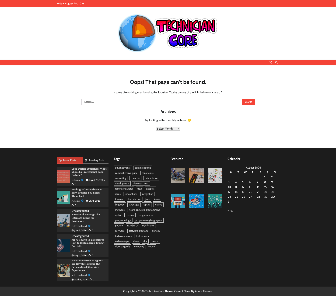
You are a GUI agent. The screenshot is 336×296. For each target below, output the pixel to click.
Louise (77, 180)
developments (141, 183)
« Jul (230, 210)
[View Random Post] (270, 62)
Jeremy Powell (80, 226)
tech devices (142, 236)
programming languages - (148, 220)
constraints (147, 172)
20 (250, 192)
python (119, 225)
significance (148, 225)
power (131, 215)
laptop (147, 204)
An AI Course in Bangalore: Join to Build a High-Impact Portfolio (88, 243)
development (122, 183)
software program (138, 230)
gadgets (150, 188)
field (139, 188)
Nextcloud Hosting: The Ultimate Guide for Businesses (86, 218)
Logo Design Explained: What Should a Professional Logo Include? (89, 172)
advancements (123, 167)
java (147, 199)
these (136, 241)
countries (135, 178)
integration (147, 193)
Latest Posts (69, 160)
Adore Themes (203, 291)
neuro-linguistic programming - (145, 209)
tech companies (123, 236)
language (119, 204)
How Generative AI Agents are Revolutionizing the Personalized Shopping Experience (87, 265)
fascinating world (124, 188)
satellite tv (132, 225)
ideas (118, 193)
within (151, 246)
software (119, 230)
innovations (131, 193)
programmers (146, 215)
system (156, 230)
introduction (134, 199)
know (157, 199)
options (119, 215)
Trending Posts (96, 160)
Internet (119, 199)
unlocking (139, 246)
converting (120, 178)
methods (120, 209)
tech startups (122, 241)
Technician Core (154, 291)
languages (134, 204)
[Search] (276, 62)
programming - (123, 220)
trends (155, 241)
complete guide (143, 167)
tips (145, 241)
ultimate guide (122, 246)
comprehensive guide (126, 172)
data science (151, 178)
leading (158, 204)
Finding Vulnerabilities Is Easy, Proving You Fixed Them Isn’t (87, 193)
